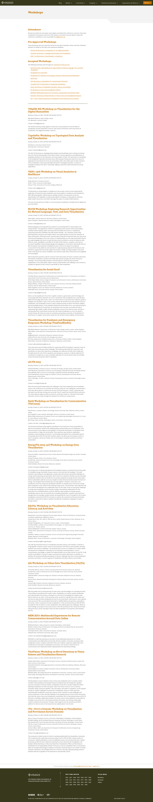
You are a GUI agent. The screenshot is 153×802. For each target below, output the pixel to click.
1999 (74, 784)
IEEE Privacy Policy (119, 798)
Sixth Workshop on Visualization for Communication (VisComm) (49, 81)
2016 (89, 777)
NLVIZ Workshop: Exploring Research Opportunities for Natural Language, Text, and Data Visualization (57, 210)
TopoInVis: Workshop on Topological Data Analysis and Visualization (50, 53)
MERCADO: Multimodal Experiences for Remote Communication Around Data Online (55, 93)
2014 (70, 780)
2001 (67, 784)
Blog (60, 3)
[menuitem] (60, 3)
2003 (86, 782)
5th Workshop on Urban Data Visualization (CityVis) (45, 90)
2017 (86, 777)
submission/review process (62, 65)
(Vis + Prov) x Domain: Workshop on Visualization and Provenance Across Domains (55, 98)
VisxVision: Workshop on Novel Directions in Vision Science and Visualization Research (56, 96)
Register (146, 2)
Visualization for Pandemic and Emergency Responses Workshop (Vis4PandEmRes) (55, 75)
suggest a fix (96, 766)
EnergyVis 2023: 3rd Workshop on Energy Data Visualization (48, 84)
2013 (74, 780)
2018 (82, 777)
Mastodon (101, 777)
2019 (78, 777)
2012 (78, 780)
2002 (89, 782)
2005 (78, 782)
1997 (82, 784)
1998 (78, 784)
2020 (74, 777)
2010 (86, 780)
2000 (70, 784)
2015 (67, 780)
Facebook (100, 780)
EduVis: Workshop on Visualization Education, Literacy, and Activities (51, 87)
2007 (70, 782)
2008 (67, 782)
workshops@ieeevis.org (79, 766)
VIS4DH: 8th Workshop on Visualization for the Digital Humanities (50, 50)
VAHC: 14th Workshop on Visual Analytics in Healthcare (47, 56)
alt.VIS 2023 (34, 78)
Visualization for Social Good (39, 73)
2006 (74, 782)
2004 (82, 782)
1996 (86, 784)
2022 (67, 777)
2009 (89, 780)
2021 (70, 777)
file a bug (88, 766)
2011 (82, 780)
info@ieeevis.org (60, 37)
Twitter (100, 782)
